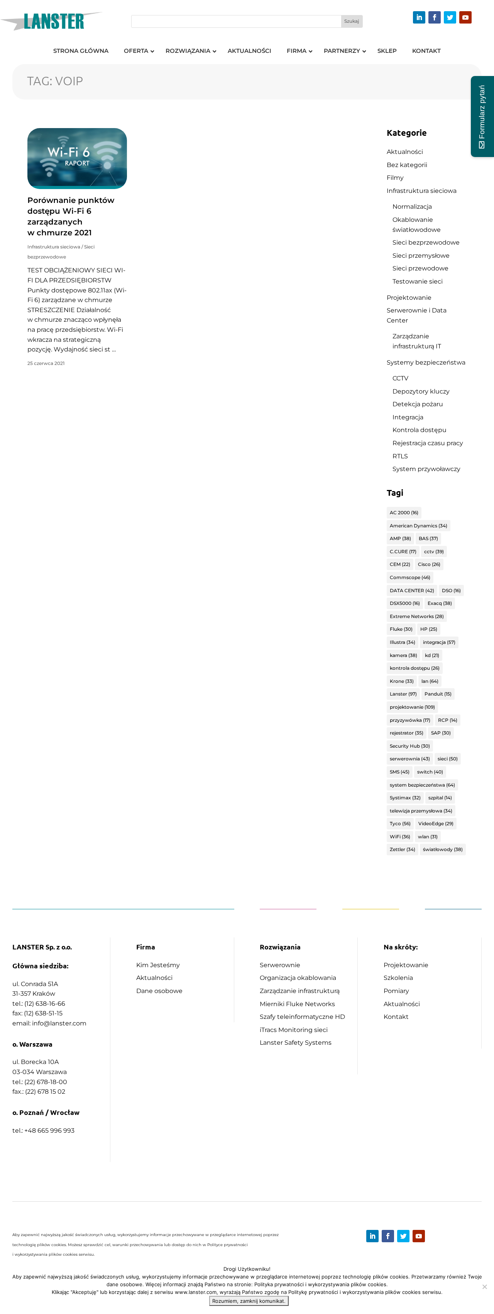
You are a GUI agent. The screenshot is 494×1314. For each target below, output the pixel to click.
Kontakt (396, 1016)
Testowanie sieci (417, 281)
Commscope (410, 577)
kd (432, 655)
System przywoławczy (426, 469)
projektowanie (412, 707)
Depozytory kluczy (421, 391)
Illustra (402, 642)
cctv (434, 551)
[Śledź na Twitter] (450, 17)
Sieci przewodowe (420, 268)
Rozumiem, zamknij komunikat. (249, 1301)
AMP (400, 538)
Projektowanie (409, 297)
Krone (402, 681)
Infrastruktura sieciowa (53, 247)
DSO (451, 590)
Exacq (440, 603)
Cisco (429, 564)
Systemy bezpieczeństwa (426, 362)
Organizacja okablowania (298, 977)
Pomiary (396, 991)
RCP (447, 720)
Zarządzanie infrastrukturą (300, 991)
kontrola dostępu (415, 668)
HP (428, 629)
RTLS (400, 456)
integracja (439, 642)
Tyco (400, 823)
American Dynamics (418, 526)
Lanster (403, 694)
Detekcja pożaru (417, 404)
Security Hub (410, 746)
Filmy (395, 177)
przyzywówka (410, 720)
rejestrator (406, 733)
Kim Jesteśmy (158, 965)
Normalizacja (412, 206)
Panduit (438, 694)
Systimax (405, 798)
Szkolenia (398, 977)
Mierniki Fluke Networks (297, 1004)
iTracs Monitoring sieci (294, 1030)
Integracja (407, 417)
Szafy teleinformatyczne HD (302, 1016)
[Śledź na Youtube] (465, 17)
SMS (399, 772)
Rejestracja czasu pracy (427, 443)
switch (430, 772)
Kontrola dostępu (419, 430)
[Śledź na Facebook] (434, 17)
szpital (440, 798)
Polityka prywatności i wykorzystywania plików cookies (320, 1284)
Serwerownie (280, 965)
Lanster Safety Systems (296, 1042)
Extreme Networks (417, 616)
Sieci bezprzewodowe (426, 242)
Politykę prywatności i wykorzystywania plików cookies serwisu (364, 1292)
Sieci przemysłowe (421, 255)
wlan (428, 836)
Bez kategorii (407, 165)
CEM (400, 564)
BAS (428, 538)
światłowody (443, 849)
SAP (441, 733)
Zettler (402, 849)
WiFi (400, 836)
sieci (448, 759)
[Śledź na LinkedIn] (419, 17)
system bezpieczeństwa (422, 785)
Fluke (401, 629)
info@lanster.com (59, 1023)
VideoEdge (435, 823)
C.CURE (403, 551)
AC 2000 (404, 512)
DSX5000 (405, 603)
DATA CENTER (412, 590)
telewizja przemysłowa (421, 811)
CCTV (400, 378)
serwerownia (410, 759)
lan (429, 681)
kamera (403, 655)
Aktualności (405, 151)
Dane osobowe (159, 991)
